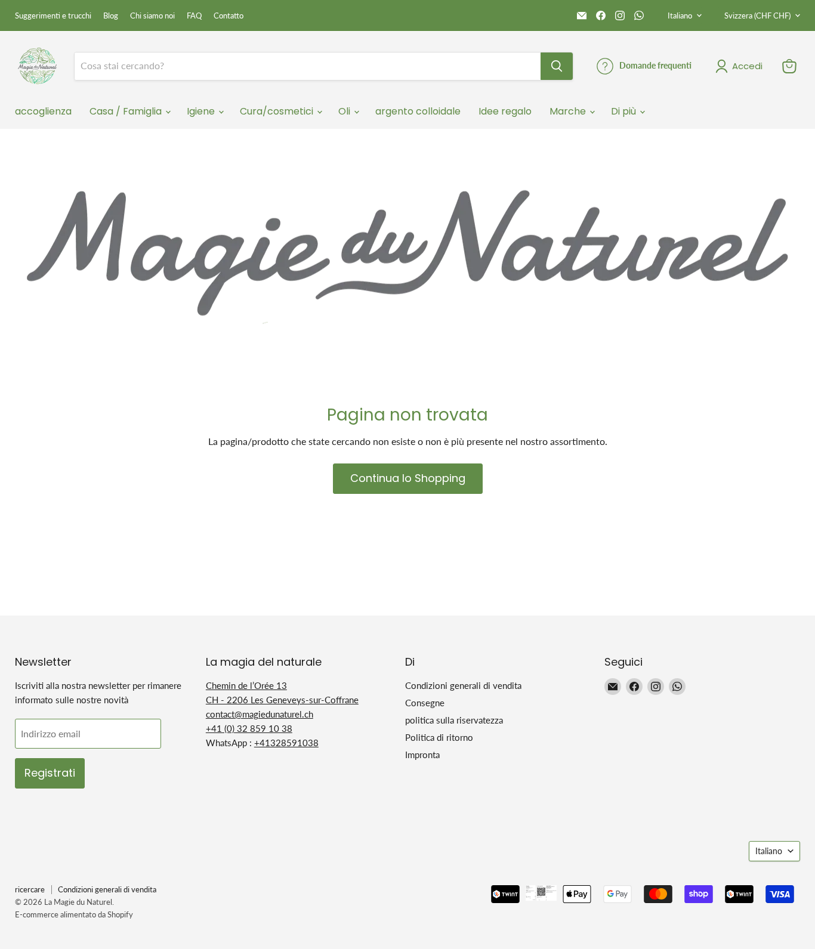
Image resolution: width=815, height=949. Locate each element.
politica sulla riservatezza (454, 720)
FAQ (194, 15)
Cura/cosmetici (278, 111)
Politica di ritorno (439, 737)
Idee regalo (505, 111)
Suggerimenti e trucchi (53, 15)
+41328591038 (286, 742)
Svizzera (757, 15)
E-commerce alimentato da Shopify (74, 914)
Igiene (202, 111)
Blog (110, 15)
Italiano (680, 15)
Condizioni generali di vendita (463, 685)
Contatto (228, 15)
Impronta (422, 754)
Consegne (424, 702)
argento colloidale (418, 111)
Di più (624, 111)
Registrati (49, 772)
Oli (345, 111)
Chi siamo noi (152, 15)
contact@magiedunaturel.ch (259, 714)
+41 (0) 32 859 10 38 (249, 728)
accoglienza (43, 111)
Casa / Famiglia (126, 111)
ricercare (30, 889)
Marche (568, 111)
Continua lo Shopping (407, 478)
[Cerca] (557, 66)
